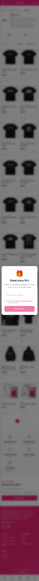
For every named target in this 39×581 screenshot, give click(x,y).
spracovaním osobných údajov (23, 301)
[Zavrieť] (34, 269)
